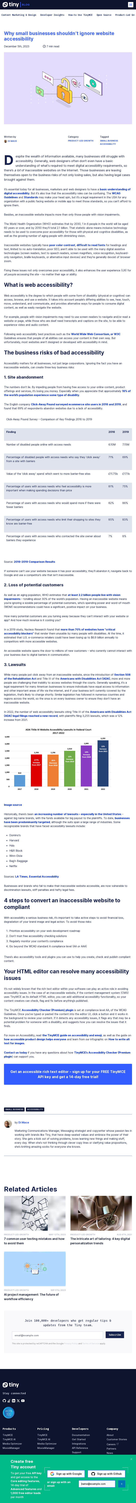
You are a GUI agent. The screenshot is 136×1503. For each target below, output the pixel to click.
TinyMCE (8, 1435)
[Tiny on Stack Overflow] (9, 1401)
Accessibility (108, 144)
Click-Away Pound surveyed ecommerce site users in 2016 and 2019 (76, 404)
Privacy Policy (71, 1343)
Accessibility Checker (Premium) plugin (47, 1010)
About (110, 1435)
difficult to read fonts (91, 245)
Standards (31, 197)
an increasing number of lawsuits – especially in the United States (77, 814)
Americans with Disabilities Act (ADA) (85, 678)
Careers (111, 1444)
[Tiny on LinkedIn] (14, 1401)
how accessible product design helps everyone (35, 1039)
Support (76, 1452)
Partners (111, 1449)
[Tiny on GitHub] (5, 1401)
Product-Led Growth (80, 140)
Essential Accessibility (44, 876)
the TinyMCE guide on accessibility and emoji (72, 1035)
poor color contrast (62, 245)
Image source (13, 804)
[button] (130, 4)
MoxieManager (11, 1448)
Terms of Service (90, 1343)
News (110, 1453)
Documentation (81, 1435)
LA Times (21, 876)
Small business (109, 140)
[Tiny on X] (19, 1401)
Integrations (79, 1444)
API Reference (80, 1448)
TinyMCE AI (9, 1439)
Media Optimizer (12, 1444)
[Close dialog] (131, 1459)
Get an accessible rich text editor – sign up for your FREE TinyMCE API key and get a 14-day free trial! (68, 1074)
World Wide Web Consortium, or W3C (95, 334)
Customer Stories (117, 1439)
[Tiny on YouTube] (23, 1401)
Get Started (79, 1439)
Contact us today (15, 1052)
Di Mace (12, 141)
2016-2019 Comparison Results (34, 561)
